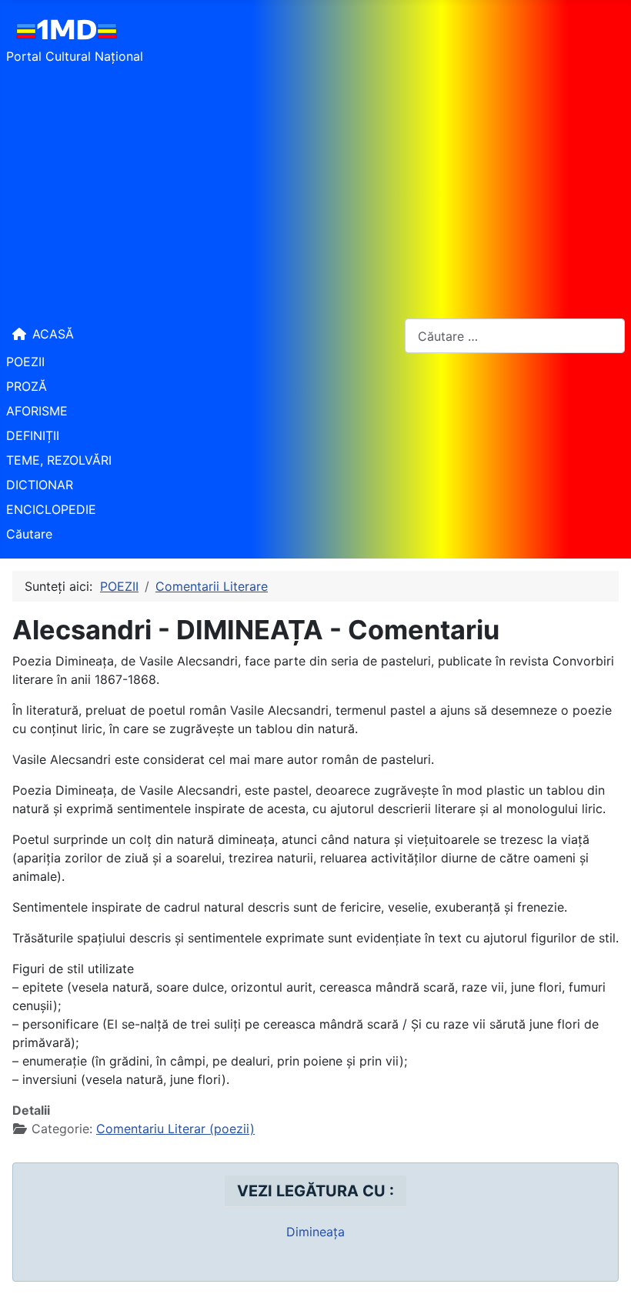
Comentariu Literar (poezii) (175, 1128)
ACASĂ (53, 334)
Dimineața (315, 1231)
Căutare (29, 534)
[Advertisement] (315, 190)
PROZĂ (26, 386)
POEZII (25, 361)
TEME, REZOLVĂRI (59, 460)
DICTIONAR (39, 484)
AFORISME (37, 411)
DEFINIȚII (32, 435)
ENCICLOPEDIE (51, 509)
